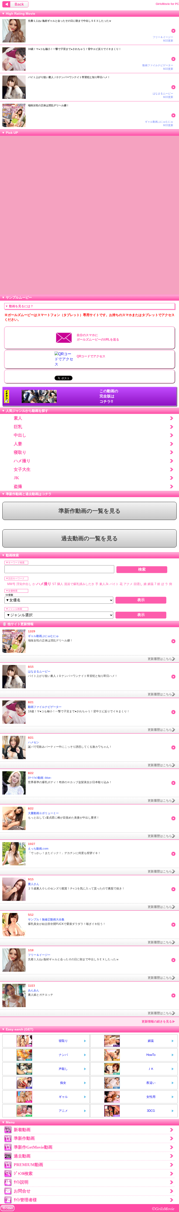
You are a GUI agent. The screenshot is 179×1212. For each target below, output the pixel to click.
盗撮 (18, 486)
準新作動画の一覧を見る (90, 511)
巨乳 (18, 426)
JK (16, 477)
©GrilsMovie (163, 1208)
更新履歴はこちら (160, 659)
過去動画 (22, 1156)
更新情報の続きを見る (157, 1021)
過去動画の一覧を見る (89, 538)
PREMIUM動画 (28, 1164)
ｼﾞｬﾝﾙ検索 (23, 1173)
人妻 (18, 443)
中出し (20, 435)
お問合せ (22, 1191)
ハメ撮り (22, 460)
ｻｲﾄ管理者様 (25, 1200)
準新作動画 (24, 1138)
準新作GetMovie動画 (33, 1147)
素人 (18, 418)
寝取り (20, 452)
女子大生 (22, 469)
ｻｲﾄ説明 (21, 1182)
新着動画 (22, 1129)
